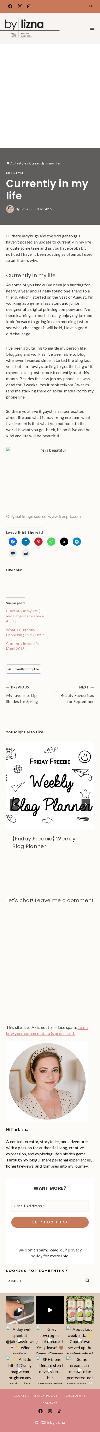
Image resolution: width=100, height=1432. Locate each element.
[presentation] (50, 785)
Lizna (25, 209)
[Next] (86, 805)
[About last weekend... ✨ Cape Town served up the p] (80, 1339)
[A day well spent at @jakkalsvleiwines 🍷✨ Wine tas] (20, 1339)
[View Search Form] (91, 6)
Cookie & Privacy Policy (36, 1395)
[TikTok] (59, 1411)
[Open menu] (92, 28)
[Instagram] (29, 6)
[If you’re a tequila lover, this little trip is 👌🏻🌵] (80, 1310)
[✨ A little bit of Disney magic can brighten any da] (20, 1370)
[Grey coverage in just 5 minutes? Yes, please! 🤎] (50, 1339)
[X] (20, 6)
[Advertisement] (50, 96)
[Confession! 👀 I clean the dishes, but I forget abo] (20, 1310)
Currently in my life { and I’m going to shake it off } (25, 616)
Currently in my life (23, 669)
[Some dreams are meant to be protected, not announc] (80, 1370)
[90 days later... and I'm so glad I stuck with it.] (50, 1310)
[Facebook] (10, 6)
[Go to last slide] (14, 805)
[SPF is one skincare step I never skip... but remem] (50, 1370)
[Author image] (10, 209)
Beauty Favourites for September (77, 694)
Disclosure (76, 1395)
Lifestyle (15, 173)
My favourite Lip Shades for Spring (22, 694)
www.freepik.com (64, 516)
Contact (50, 1403)
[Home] (8, 163)
